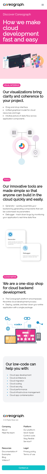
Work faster (29, 432)
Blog (4, 457)
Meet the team (8, 432)
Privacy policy (30, 451)
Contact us (23, 468)
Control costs (29, 435)
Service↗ (27, 441)
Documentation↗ (9, 451)
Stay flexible (29, 438)
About (4, 430)
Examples (6, 454)
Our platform (29, 430)
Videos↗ (6, 460)
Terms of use (29, 454)
